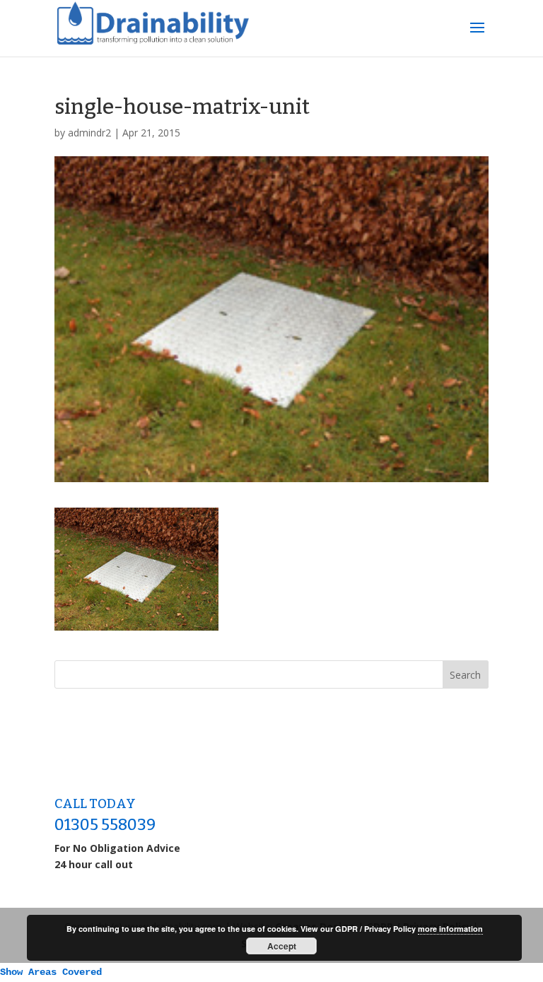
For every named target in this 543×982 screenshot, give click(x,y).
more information (450, 928)
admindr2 (89, 132)
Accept (281, 946)
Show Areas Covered (51, 972)
